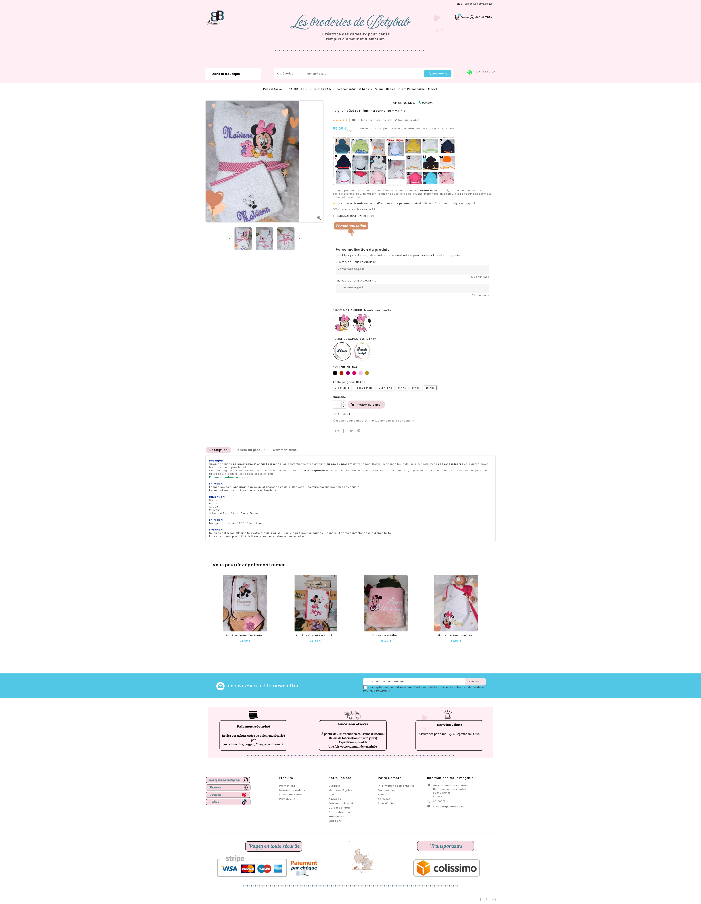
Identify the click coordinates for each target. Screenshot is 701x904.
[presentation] (230, 238)
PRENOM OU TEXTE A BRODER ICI (357, 280)
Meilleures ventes (291, 794)
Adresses (384, 799)
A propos (335, 799)
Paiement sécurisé (341, 803)
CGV (332, 794)
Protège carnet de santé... (245, 635)
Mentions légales (340, 790)
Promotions (287, 786)
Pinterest (358, 430)
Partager (343, 430)
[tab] (218, 450)
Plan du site (287, 799)
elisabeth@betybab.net (449, 806)
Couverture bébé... (385, 635)
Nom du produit (407, 120)
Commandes (386, 790)
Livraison (335, 786)
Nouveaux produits (292, 790)
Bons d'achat (387, 803)
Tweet (350, 430)
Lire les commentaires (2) (371, 120)
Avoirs (382, 794)
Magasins (335, 821)
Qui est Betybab (340, 807)
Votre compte (389, 778)
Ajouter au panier (366, 405)
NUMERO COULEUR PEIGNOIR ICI (356, 262)
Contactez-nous (340, 812)
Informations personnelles (396, 786)
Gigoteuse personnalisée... (456, 635)
